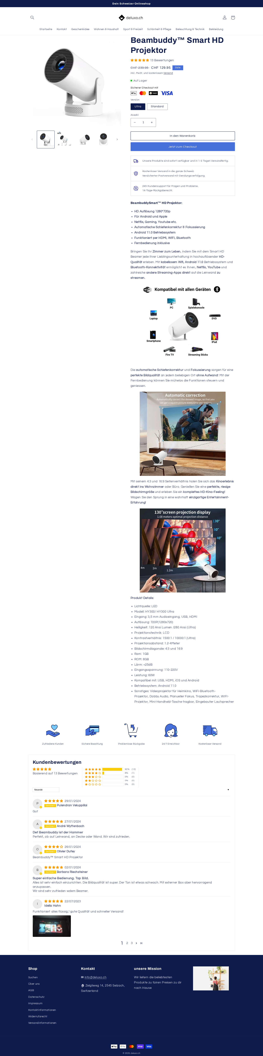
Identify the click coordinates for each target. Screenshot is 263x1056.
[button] (32, 17)
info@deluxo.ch (96, 977)
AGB (31, 990)
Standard (157, 106)
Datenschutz (36, 997)
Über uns (34, 984)
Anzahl (135, 115)
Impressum (35, 1003)
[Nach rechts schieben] (117, 139)
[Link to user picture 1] (52, 926)
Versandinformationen (42, 1023)
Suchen (33, 977)
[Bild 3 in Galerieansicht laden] (84, 139)
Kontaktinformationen (42, 1010)
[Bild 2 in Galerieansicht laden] (65, 139)
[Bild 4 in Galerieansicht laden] (103, 139)
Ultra (138, 106)
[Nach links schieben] (32, 139)
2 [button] (127, 943)
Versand (168, 73)
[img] (54, 801)
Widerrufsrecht (37, 1016)
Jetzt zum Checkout (183, 146)
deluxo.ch (135, 1053)
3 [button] (132, 943)
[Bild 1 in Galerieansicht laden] (45, 139)
